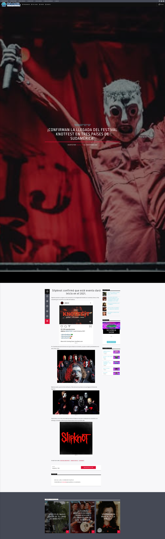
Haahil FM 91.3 (74, 486)
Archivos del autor (88, 493)
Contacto (57, 1)
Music (85, 137)
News (89, 137)
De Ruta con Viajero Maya (108, 383)
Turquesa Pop (30, 1)
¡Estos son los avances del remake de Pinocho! (113, 334)
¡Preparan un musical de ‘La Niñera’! (113, 329)
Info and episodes (111, 367)
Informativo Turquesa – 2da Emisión (107, 388)
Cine (46, 528)
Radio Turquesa (22, 1)
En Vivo (162, 4)
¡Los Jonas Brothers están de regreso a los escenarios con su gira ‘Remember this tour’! (113, 324)
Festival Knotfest (65, 486)
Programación (5, 1)
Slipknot (81, 486)
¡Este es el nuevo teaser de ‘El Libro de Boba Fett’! (113, 319)
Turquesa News (13, 1)
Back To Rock (106, 394)
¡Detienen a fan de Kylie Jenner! (113, 339)
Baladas (105, 398)
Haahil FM (79, 156)
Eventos (42, 4)
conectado (64, 507)
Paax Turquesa (39, 1)
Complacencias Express (107, 377)
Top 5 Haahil (35, 4)
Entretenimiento (79, 137)
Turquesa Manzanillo (48, 1)
